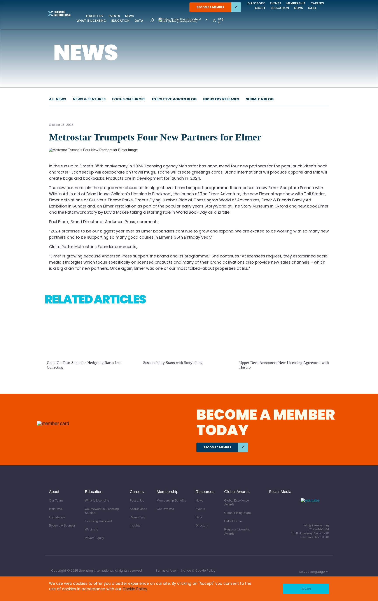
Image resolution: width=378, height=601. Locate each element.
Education (120, 20)
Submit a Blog (260, 99)
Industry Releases (221, 99)
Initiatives (55, 509)
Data (139, 20)
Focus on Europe (128, 99)
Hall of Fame (233, 521)
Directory (94, 16)
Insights (135, 525)
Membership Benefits (171, 500)
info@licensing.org (316, 525)
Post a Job (137, 500)
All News (57, 99)
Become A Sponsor (62, 525)
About (260, 8)
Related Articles (95, 299)
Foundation (57, 517)
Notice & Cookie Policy (198, 570)
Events (114, 16)
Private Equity (94, 538)
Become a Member (210, 7)
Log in (221, 20)
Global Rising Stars (237, 512)
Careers (317, 3)
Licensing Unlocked (98, 521)
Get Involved (165, 509)
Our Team (56, 500)
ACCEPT (306, 588)
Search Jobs (138, 509)
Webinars (91, 529)
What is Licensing (91, 20)
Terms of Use (166, 570)
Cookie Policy (134, 589)
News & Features (89, 99)
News (129, 16)
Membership (295, 3)
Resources (137, 517)
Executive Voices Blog (174, 99)
